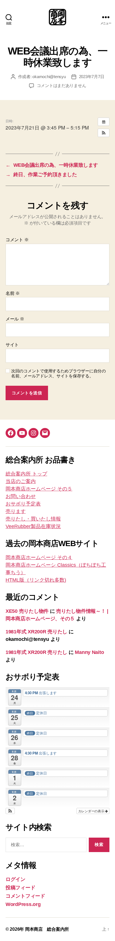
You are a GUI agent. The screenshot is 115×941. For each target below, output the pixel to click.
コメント (17, 239)
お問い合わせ (21, 496)
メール (15, 319)
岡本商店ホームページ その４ (39, 557)
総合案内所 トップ (26, 474)
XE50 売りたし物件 (27, 611)
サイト (12, 344)
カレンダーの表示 (91, 810)
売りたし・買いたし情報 (33, 519)
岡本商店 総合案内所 (47, 929)
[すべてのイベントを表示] (103, 122)
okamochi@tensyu (49, 76)
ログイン (15, 879)
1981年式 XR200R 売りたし (36, 631)
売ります (16, 511)
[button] (103, 133)
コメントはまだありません (61, 85)
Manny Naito (89, 652)
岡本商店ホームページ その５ (39, 489)
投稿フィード (20, 887)
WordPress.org (23, 904)
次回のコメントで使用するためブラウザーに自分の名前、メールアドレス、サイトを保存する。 (58, 374)
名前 (13, 293)
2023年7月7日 (91, 76)
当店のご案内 (21, 481)
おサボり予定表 (23, 504)
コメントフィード (25, 896)
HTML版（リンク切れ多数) (36, 580)
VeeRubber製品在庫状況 (33, 526)
